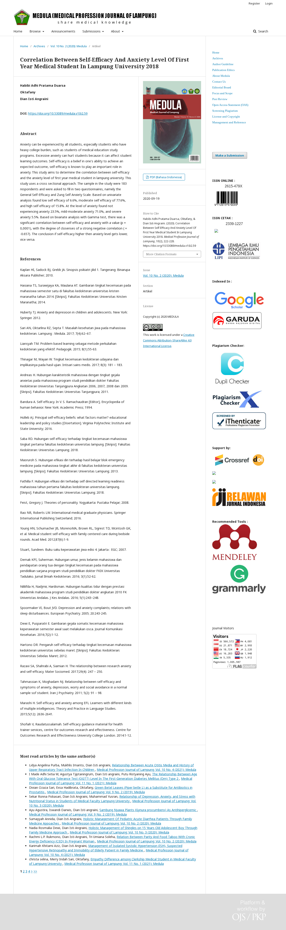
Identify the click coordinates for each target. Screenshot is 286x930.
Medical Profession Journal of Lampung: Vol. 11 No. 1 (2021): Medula (110, 780)
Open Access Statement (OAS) (230, 105)
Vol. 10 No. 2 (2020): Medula (68, 46)
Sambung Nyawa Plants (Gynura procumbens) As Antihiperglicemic (148, 810)
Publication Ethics (223, 70)
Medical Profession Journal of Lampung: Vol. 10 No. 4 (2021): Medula (146, 769)
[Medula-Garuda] (237, 328)
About (116, 31)
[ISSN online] (226, 207)
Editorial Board (221, 87)
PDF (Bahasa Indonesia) (165, 177)
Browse (35, 31)
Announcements (63, 31)
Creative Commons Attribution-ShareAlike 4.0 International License (168, 340)
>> (35, 871)
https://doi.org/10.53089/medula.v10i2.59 (58, 113)
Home (17, 31)
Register (254, 3)
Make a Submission (229, 155)
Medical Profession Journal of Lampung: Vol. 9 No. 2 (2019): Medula (96, 792)
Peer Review (219, 99)
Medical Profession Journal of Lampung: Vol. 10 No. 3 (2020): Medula (119, 832)
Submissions (91, 31)
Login (269, 3)
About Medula (221, 75)
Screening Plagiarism (225, 110)
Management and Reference (229, 122)
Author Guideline (222, 64)
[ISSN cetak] (216, 233)
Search (262, 31)
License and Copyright (226, 116)
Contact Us (219, 81)
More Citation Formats (161, 254)
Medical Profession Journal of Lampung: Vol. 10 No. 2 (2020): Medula (111, 823)
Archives (39, 46)
